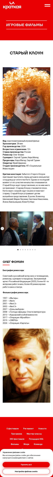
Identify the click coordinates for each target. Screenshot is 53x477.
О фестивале (13, 429)
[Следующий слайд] (50, 228)
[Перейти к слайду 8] (35, 249)
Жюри (26, 444)
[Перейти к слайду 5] (27, 249)
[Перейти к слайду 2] (20, 249)
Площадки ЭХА (36, 439)
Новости (42, 429)
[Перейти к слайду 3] (22, 249)
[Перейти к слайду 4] (25, 249)
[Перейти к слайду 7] (32, 249)
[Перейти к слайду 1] (17, 249)
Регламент (28, 429)
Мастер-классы (34, 434)
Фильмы (15, 444)
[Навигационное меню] (47, 5)
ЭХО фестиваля (17, 439)
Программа (16, 434)
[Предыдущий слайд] (2, 228)
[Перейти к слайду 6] (30, 249)
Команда (38, 444)
